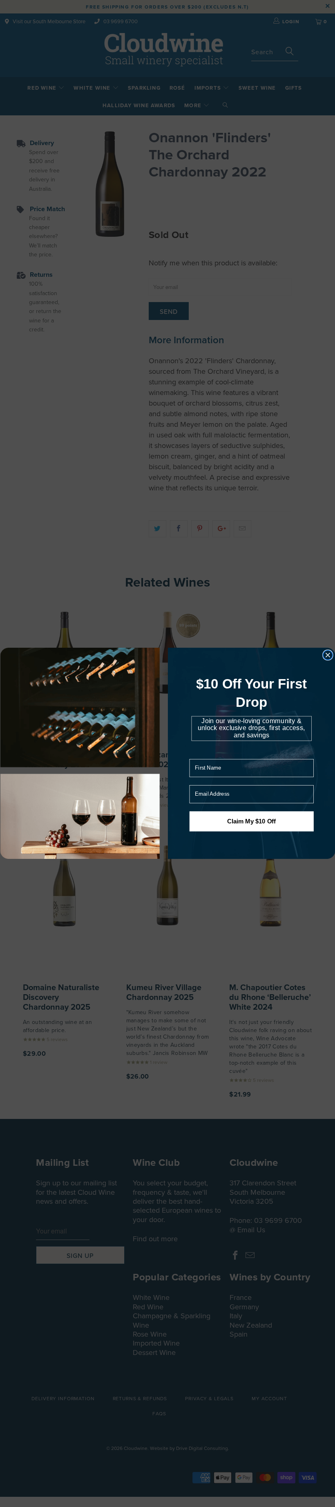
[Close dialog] (327, 655)
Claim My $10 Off (251, 821)
